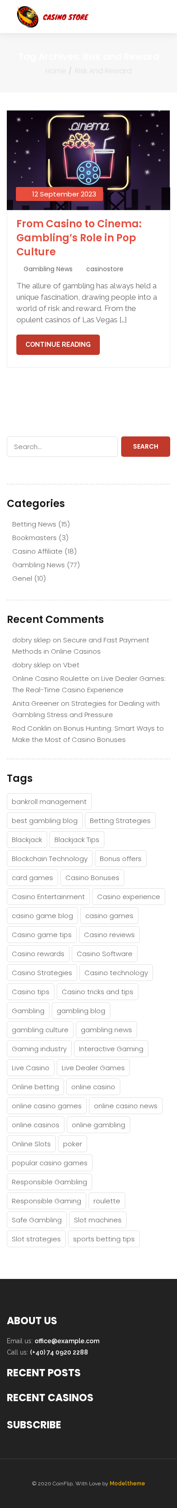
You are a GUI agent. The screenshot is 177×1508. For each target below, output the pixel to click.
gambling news (106, 1029)
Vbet (71, 665)
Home (55, 71)
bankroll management (49, 801)
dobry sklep (31, 640)
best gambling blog (45, 820)
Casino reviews (109, 934)
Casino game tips (42, 934)
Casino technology (116, 972)
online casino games (47, 1106)
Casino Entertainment (48, 896)
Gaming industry (39, 1048)
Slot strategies (36, 1239)
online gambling (98, 1125)
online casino (93, 1087)
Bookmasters (34, 537)
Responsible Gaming (46, 1201)
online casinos (35, 1125)
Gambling (28, 1010)
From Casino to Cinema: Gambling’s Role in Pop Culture (79, 238)
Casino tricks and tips (97, 991)
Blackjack (27, 839)
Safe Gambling (37, 1220)
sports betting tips (104, 1239)
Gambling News (48, 268)
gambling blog (81, 1010)
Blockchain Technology (50, 858)
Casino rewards (38, 953)
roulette (106, 1201)
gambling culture (40, 1029)
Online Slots (31, 1144)
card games (32, 877)
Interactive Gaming (111, 1048)
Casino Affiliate (37, 551)
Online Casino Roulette (50, 678)
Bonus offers (121, 858)
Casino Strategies (42, 972)
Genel (22, 578)
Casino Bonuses (92, 877)
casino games (109, 915)
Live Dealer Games (93, 1067)
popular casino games (50, 1163)
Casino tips (30, 991)
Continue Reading (58, 344)
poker (72, 1144)
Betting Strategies (120, 820)
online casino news (125, 1106)
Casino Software (105, 953)
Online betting (35, 1087)
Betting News (34, 524)
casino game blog (42, 915)
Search (145, 446)
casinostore (104, 268)
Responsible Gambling (49, 1182)
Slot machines (98, 1220)
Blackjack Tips (76, 839)
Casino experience (128, 896)
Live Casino (30, 1067)
